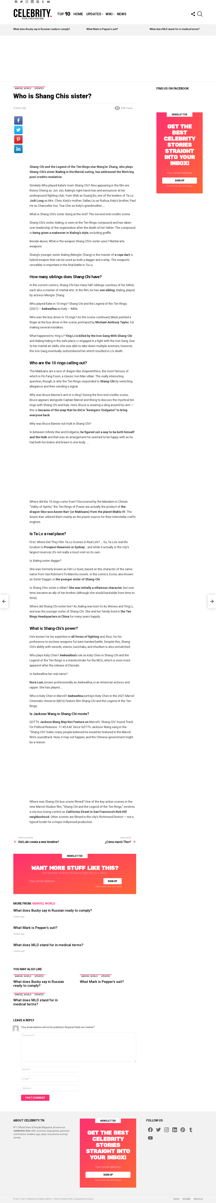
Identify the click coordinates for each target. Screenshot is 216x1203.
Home (78, 14)
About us (198, 1199)
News (121, 14)
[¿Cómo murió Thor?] (212, 601)
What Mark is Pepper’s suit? (102, 29)
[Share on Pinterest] (18, 139)
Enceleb (186, 1199)
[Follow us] (193, 14)
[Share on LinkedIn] (18, 149)
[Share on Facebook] (18, 120)
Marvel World (43, 903)
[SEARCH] (200, 14)
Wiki (109, 14)
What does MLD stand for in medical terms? (175, 29)
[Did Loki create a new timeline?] (4, 601)
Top (63, 14)
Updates (93, 14)
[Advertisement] (108, 58)
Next (201, 30)
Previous (15, 30)
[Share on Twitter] (18, 130)
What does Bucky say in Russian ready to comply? (41, 29)
